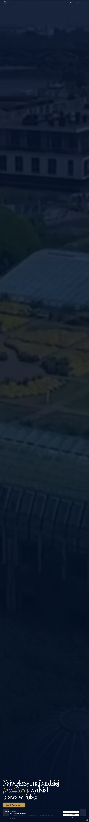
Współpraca (49, 2)
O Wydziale (56, 2)
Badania (34, 2)
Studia (21, 2)
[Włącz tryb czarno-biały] (70, 3)
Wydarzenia (41, 2)
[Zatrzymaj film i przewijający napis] (87, 820)
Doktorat (27, 2)
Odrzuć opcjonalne (70, 814)
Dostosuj (71, 817)
